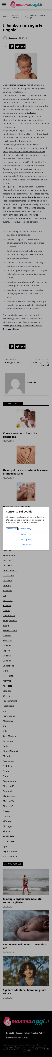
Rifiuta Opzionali (26, 539)
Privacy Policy (25, 528)
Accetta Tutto (25, 544)
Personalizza (26, 534)
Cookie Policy (11, 528)
